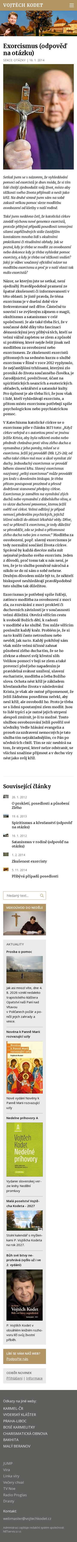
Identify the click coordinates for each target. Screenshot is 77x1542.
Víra (6, 1469)
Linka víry (11, 1475)
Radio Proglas (15, 1494)
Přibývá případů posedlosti (35, 876)
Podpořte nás (17, 1359)
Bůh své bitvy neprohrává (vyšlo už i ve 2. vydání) (23, 1260)
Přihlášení (14, 1378)
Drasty (8, 1501)
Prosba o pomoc (19, 951)
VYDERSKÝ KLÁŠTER (19, 1414)
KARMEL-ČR (13, 1408)
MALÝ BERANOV (16, 1446)
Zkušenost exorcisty (29, 861)
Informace (34, 1378)
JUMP (8, 1463)
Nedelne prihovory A (22, 1118)
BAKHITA (11, 1439)
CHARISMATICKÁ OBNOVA (25, 1433)
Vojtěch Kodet (23, 5)
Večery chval (13, 1482)
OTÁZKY (19, 60)
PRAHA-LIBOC (15, 1421)
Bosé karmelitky (19, 1427)
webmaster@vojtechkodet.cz (27, 1518)
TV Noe (9, 1488)
